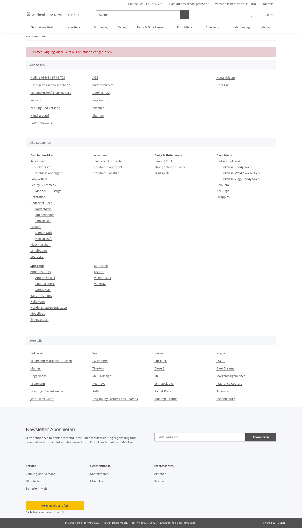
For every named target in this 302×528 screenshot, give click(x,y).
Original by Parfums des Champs (115, 399)
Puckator (160, 361)
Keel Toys (223, 191)
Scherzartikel (39, 319)
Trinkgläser (43, 221)
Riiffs (95, 391)
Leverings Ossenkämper (46, 391)
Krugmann (37, 384)
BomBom (223, 185)
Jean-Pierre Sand (41, 399)
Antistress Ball (45, 278)
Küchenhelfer (44, 215)
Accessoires (38, 161)
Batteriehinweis (41, 123)
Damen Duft (43, 233)
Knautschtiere (45, 284)
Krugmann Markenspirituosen (51, 361)
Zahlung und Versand (45, 108)
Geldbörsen (43, 167)
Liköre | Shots (164, 161)
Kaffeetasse (43, 209)
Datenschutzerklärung (97, 438)
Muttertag (101, 266)
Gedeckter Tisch (41, 203)
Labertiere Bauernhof (107, 167)
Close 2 (159, 368)
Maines (35, 368)
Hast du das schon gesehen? (189, 4)
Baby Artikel (38, 179)
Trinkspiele (162, 173)
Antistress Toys (40, 272)
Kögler (221, 353)
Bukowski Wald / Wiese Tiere (241, 173)
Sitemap (98, 115)
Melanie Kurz (226, 399)
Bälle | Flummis (41, 296)
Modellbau (37, 313)
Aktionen (98, 108)
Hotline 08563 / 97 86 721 (145, 4)
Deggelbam (38, 376)
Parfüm (35, 227)
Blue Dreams (225, 368)
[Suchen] (184, 14)
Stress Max (42, 290)
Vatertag (100, 284)
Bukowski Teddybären (236, 167)
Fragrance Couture (229, 384)
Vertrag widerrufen (54, 505)
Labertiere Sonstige (105, 173)
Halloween (37, 301)
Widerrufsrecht (102, 85)
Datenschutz (101, 93)
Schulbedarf (38, 250)
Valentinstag (102, 278)
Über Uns (223, 85)
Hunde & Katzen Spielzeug (48, 307)
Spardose (36, 256)
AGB (95, 77)
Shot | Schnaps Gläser (169, 167)
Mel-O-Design (101, 376)
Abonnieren (260, 437)
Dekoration (37, 197)
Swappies (223, 197)
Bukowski (36, 353)
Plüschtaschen (40, 245)
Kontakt (267, 4)
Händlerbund (39, 115)
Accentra (223, 391)
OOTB (221, 361)
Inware (159, 353)
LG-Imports (100, 361)
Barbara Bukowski (229, 161)
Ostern (99, 272)
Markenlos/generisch (231, 376)
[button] (243, 15)
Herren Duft (43, 239)
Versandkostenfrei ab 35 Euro (235, 4)
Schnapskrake (164, 384)
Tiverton (98, 368)
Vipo (95, 353)
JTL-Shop (281, 523)
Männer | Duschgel (48, 191)
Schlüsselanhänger (48, 173)
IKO (156, 376)
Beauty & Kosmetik (43, 185)
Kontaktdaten (226, 77)
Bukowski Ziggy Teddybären (240, 179)
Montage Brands (165, 399)
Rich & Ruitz (162, 391)
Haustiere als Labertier (108, 161)
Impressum (100, 100)
